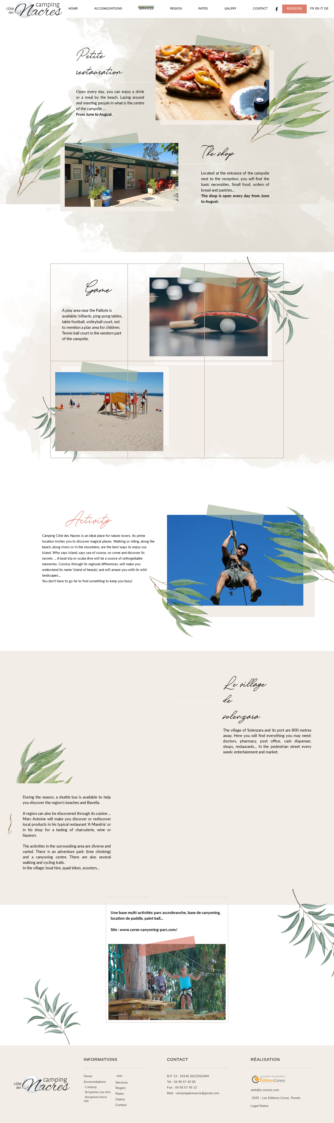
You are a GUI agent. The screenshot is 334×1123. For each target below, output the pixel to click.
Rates (119, 1093)
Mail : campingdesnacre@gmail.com (193, 1093)
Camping (91, 1087)
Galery (120, 1099)
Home (88, 1076)
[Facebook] (276, 9)
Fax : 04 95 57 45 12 (182, 1087)
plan (119, 1075)
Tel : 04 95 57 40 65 (181, 1082)
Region (120, 1088)
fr (312, 8)
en (317, 8)
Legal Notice (260, 1106)
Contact (121, 1105)
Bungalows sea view (98, 1092)
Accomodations (95, 1082)
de (326, 8)
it (321, 8)
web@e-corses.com (265, 1090)
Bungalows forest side (95, 1099)
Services (121, 1082)
